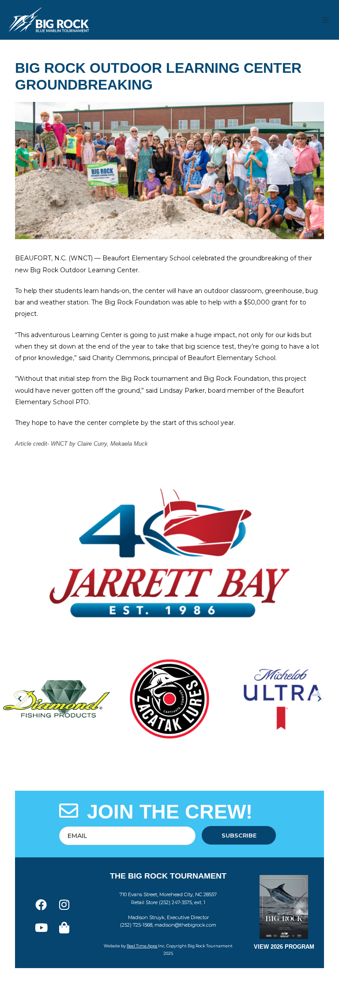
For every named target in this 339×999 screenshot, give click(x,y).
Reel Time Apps (142, 945)
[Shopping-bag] (64, 927)
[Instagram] (64, 904)
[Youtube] (41, 927)
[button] (326, 20)
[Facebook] (41, 904)
